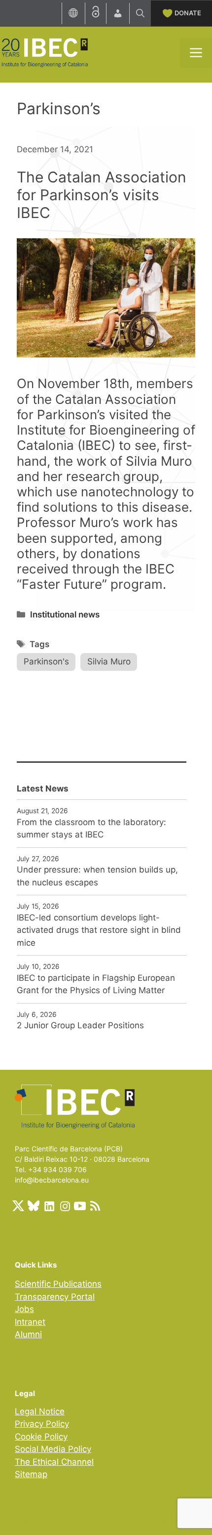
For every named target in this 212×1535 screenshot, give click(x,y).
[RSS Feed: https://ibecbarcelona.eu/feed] (95, 1206)
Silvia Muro (109, 661)
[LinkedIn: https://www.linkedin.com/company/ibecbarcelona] (49, 1206)
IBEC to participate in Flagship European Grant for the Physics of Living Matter (96, 984)
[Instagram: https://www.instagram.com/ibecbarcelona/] (65, 1206)
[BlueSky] (33, 1206)
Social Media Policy (53, 1449)
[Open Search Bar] (140, 13)
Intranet (30, 1322)
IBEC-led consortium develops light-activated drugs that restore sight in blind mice (99, 930)
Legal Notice (40, 1411)
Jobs (24, 1309)
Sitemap (31, 1474)
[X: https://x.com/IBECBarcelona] (18, 1206)
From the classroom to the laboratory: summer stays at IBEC (91, 828)
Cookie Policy (41, 1437)
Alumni (28, 1334)
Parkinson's (46, 661)
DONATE (188, 13)
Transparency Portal (55, 1297)
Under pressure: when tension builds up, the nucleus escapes (97, 876)
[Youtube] (80, 1206)
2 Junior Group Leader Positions (80, 1025)
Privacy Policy (42, 1424)
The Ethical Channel (54, 1462)
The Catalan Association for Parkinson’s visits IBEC (101, 194)
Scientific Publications (58, 1284)
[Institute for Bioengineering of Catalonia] (44, 52)
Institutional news (65, 614)
